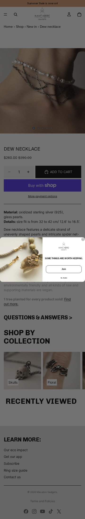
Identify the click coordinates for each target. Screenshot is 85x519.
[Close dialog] (83, 239)
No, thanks (64, 277)
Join (64, 269)
